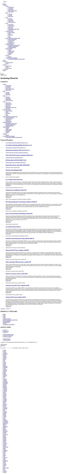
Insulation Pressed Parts (13, 46)
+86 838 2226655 (6, 340)
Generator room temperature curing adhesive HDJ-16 (20, 238)
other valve (8, 108)
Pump (7, 17)
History (7, 63)
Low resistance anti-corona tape (14, 179)
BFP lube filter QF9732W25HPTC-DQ (16, 160)
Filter (7, 13)
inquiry (7, 174)
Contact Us (5, 69)
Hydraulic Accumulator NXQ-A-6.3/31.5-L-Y (18, 150)
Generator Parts (11, 40)
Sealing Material (9, 48)
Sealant (9, 49)
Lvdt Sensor (10, 8)
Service (7, 67)
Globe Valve (10, 24)
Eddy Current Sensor (12, 10)
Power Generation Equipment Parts (13, 38)
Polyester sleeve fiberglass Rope (14, 170)
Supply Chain (8, 66)
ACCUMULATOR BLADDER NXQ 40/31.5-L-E (19, 145)
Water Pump (10, 19)
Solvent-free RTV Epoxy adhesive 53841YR (17, 250)
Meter (9, 33)
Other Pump (10, 21)
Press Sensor (10, 9)
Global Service (9, 68)
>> (6, 308)
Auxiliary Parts (11, 42)
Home (4, 3)
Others (9, 37)
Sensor (7, 6)
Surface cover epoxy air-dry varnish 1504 (17, 273)
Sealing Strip (10, 52)
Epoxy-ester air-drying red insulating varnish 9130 (19, 213)
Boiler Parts (10, 41)
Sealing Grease (11, 51)
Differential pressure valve (11, 107)
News (4, 60)
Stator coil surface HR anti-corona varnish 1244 (18, 262)
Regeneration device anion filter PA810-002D (17, 165)
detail (10, 174)
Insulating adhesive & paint (11, 123)
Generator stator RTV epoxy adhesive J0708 (17, 285)
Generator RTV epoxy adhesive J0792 (16, 297)
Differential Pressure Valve (13, 29)
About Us (5, 61)
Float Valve (10, 27)
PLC (9, 36)
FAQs (4, 70)
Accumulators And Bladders (11, 57)
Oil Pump (10, 18)
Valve (7, 23)
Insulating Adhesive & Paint (14, 45)
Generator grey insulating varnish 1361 (16, 190)
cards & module (11, 32)
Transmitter (10, 34)
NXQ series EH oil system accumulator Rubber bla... (19, 155)
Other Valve (10, 30)
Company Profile (9, 62)
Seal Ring (10, 53)
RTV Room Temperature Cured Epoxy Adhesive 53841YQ (21, 201)
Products (5, 4)
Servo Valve (10, 26)
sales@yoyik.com (6, 338)
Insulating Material (9, 44)
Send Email (3, 345)
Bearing (7, 55)
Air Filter (10, 15)
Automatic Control (9, 31)
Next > (3, 308)
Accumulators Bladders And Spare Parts (16, 59)
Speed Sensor (11, 7)
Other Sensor (11, 11)
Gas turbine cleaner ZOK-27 (13, 226)
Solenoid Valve (11, 25)
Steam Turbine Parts (12, 39)
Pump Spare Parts (11, 22)
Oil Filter (10, 14)
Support (4, 64)
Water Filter (10, 16)
